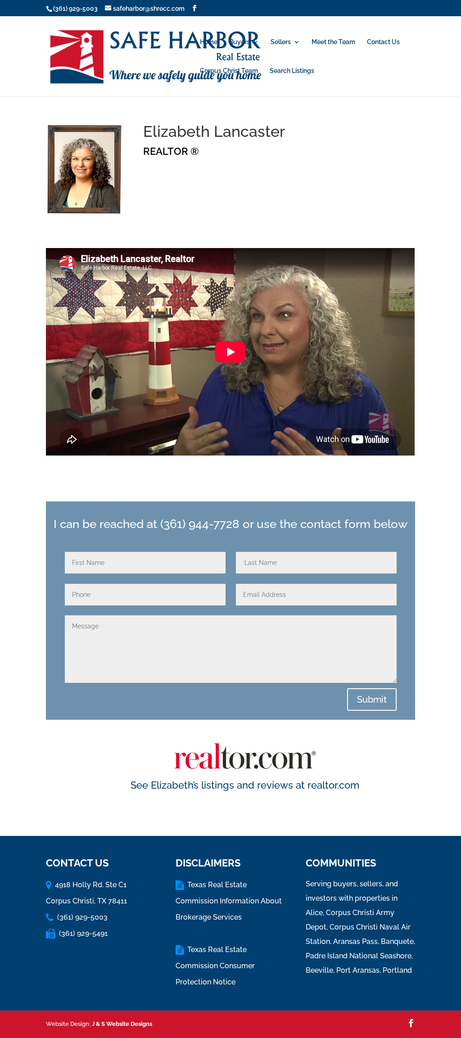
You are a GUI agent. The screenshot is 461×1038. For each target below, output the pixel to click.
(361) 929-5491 (83, 933)
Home (208, 42)
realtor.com (333, 785)
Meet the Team (333, 42)
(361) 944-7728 (200, 524)
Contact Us (383, 42)
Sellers (281, 42)
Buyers (239, 42)
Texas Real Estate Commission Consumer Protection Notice (215, 965)
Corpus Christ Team (229, 71)
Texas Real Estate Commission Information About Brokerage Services (229, 900)
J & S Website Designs (122, 1023)
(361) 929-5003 (75, 8)
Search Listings (292, 71)
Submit (372, 699)
